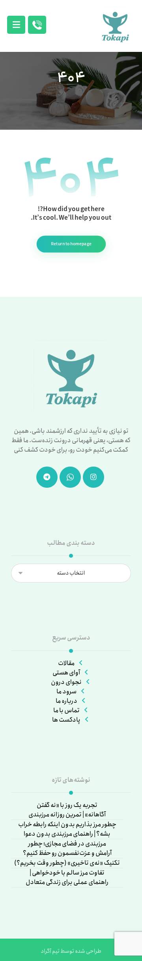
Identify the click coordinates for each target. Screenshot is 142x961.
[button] (16, 25)
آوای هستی (66, 673)
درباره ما (66, 701)
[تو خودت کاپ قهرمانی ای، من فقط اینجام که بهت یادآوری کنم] (115, 26)
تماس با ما (66, 710)
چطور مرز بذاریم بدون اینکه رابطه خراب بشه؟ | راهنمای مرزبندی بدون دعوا (67, 829)
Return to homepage (71, 244)
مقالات (66, 663)
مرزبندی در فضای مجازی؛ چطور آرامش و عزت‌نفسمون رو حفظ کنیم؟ (67, 848)
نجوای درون (66, 682)
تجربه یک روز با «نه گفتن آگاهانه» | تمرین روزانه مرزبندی (67, 810)
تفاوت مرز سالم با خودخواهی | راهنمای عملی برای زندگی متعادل (67, 877)
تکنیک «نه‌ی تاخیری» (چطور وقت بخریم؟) (67, 863)
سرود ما (66, 691)
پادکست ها (66, 720)
